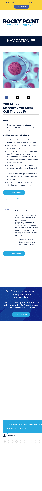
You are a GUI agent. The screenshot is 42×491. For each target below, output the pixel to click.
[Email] (28, 97)
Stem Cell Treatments (18, 199)
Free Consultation (14, 193)
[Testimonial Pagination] (5, 441)
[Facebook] (7, 97)
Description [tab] (7, 210)
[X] (18, 97)
